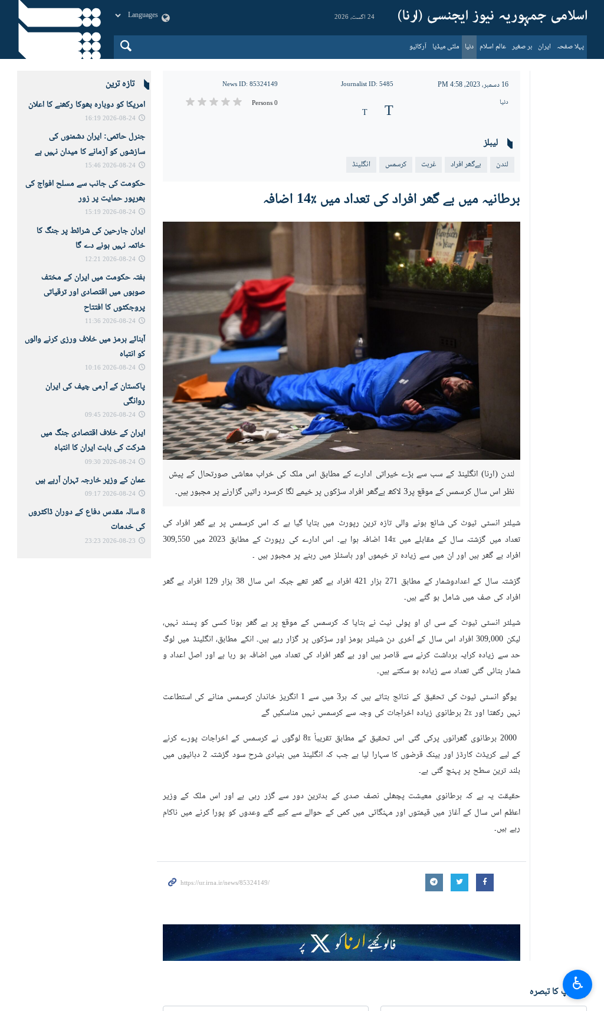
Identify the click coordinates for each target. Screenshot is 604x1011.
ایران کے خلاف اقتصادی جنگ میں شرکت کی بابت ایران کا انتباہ (93, 440)
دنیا (469, 47)
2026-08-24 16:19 (110, 118)
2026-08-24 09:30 (110, 462)
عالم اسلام (493, 47)
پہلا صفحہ (570, 47)
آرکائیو (417, 47)
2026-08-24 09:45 (110, 415)
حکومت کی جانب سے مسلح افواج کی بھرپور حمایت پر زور (85, 191)
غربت (428, 164)
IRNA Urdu (492, 17)
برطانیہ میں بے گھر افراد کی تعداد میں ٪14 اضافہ (391, 199)
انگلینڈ (361, 164)
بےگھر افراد (466, 164)
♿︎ (577, 982)
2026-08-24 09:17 (110, 494)
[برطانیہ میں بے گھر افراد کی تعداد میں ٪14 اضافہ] (342, 341)
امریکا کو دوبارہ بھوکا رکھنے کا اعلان (86, 105)
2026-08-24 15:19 (110, 212)
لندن (502, 164)
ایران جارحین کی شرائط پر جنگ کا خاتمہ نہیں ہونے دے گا (91, 238)
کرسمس (395, 164)
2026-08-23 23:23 (110, 541)
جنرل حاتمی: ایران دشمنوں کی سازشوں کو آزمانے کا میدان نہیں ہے (90, 144)
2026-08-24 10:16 (110, 368)
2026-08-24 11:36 (110, 321)
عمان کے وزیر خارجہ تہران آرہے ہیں (90, 480)
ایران (544, 47)
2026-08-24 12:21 (110, 259)
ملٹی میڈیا (445, 47)
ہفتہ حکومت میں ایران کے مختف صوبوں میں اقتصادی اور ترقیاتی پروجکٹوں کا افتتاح (93, 292)
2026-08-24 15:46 (110, 166)
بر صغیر (522, 47)
